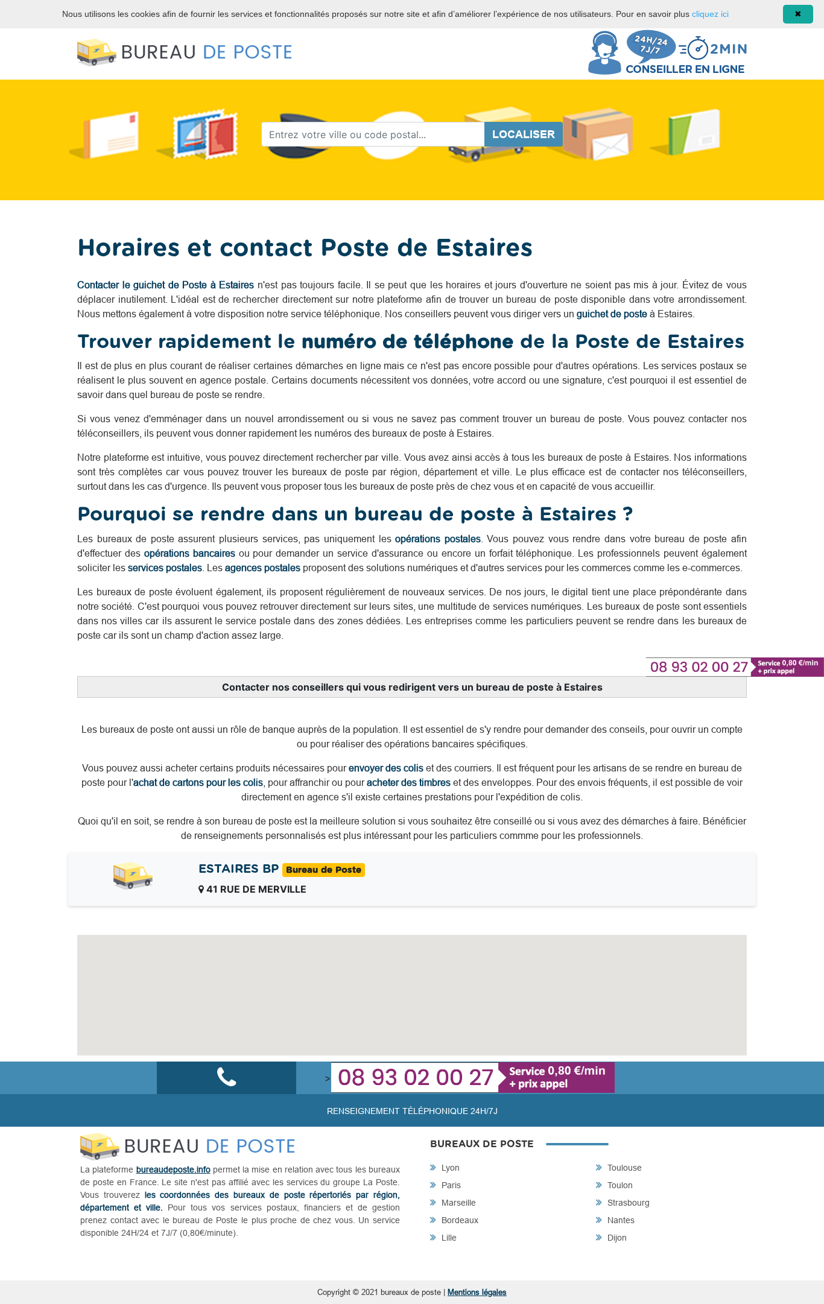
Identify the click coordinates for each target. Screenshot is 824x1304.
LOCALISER (523, 134)
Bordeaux (458, 1220)
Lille (448, 1237)
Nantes (620, 1220)
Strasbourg (627, 1202)
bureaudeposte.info (173, 1169)
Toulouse (623, 1168)
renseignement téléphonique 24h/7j (412, 1111)
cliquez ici (710, 14)
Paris (450, 1185)
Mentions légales (477, 1292)
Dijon (616, 1237)
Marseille (457, 1202)
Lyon (449, 1168)
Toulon (619, 1185)
